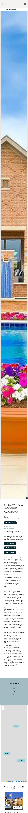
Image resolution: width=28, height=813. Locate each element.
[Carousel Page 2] (8, 497)
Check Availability (10, 523)
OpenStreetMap (19, 781)
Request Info (10, 543)
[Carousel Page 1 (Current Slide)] (7, 497)
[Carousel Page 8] (17, 497)
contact (17, 538)
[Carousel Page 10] (20, 497)
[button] (10, 755)
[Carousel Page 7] (16, 497)
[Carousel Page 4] (11, 497)
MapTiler (13, 781)
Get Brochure (10, 552)
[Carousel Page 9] (19, 497)
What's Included (10, 548)
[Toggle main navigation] (25, 4)
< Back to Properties (10, 9)
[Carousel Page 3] (10, 497)
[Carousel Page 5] (13, 497)
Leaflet (8, 781)
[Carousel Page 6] (14, 497)
